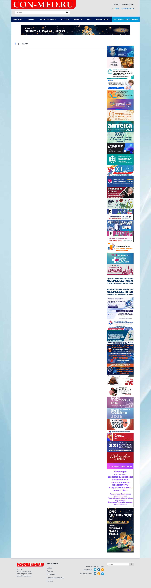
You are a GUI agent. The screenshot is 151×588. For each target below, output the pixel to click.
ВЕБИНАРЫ (31, 19)
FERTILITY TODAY (102, 19)
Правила (50, 571)
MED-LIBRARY (17, 19)
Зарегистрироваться (127, 8)
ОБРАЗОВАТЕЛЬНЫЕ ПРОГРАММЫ (126, 19)
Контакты (50, 581)
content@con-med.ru (24, 576)
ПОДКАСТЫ (78, 19)
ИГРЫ (89, 19)
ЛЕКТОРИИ (65, 19)
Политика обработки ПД (55, 578)
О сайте (49, 568)
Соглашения (51, 574)
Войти (117, 8)
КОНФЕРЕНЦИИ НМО (48, 19)
